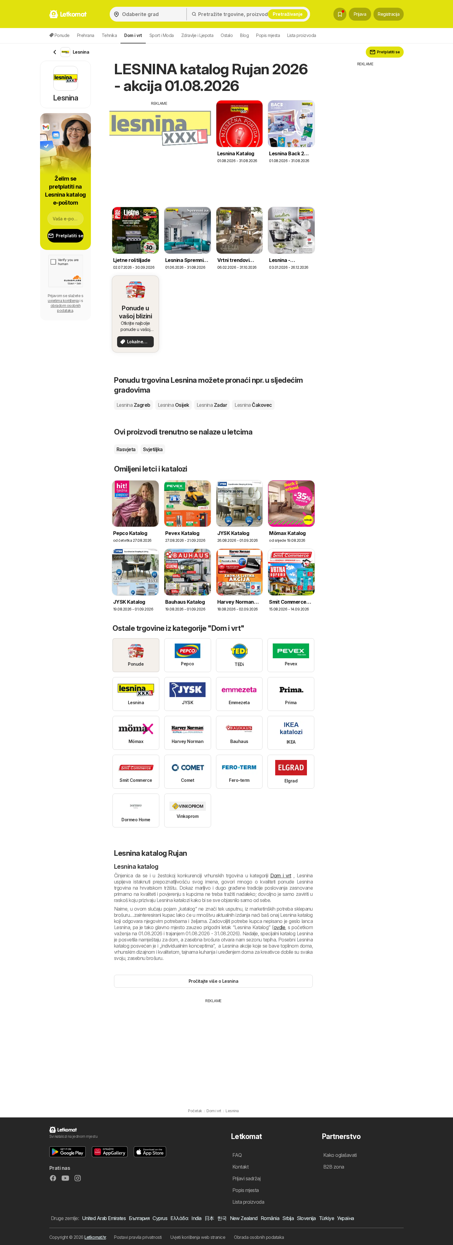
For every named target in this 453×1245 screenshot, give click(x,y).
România (270, 1218)
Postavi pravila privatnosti (137, 1237)
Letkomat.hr (95, 1237)
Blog (244, 35)
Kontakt (240, 1167)
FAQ (237, 1155)
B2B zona (333, 1167)
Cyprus (160, 1218)
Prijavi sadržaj (246, 1178)
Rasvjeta (126, 449)
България (139, 1218)
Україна (345, 1218)
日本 (209, 1218)
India (196, 1218)
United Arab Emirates (104, 1218)
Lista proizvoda (301, 35)
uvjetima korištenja (63, 300)
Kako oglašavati (340, 1155)
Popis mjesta (268, 35)
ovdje (279, 927)
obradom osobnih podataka (65, 308)
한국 (222, 1218)
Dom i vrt (280, 875)
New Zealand (244, 1218)
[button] (67, 1151)
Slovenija (306, 1218)
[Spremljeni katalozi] (339, 14)
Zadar (212, 405)
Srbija (288, 1218)
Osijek (173, 405)
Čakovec (253, 405)
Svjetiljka (153, 449)
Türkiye (326, 1218)
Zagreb (133, 405)
